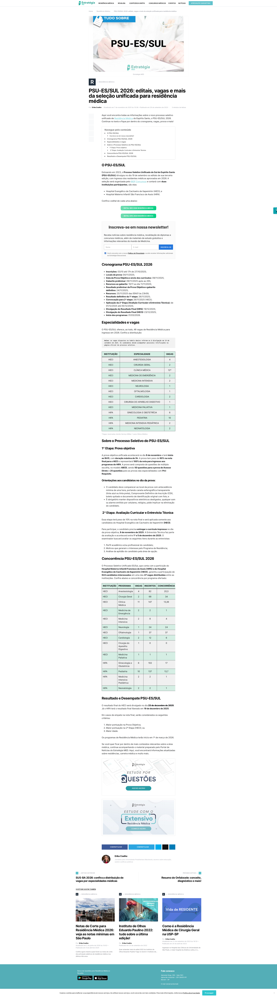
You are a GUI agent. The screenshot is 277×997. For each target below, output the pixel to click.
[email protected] (172, 984)
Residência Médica (103, 11)
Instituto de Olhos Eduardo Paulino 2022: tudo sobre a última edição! (136, 932)
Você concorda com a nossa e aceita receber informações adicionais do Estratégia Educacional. (140, 254)
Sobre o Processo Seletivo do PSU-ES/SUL (124, 145)
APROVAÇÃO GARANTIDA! (200, 3)
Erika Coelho (96, 107)
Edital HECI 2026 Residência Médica (138, 208)
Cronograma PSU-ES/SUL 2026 (119, 139)
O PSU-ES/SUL (113, 133)
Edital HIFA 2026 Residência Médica (138, 216)
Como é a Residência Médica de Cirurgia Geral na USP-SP (180, 930)
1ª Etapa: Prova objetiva (118, 147)
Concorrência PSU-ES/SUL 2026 (120, 153)
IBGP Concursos (138, 181)
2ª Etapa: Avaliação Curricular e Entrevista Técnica (128, 150)
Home (91, 11)
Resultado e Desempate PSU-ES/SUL (122, 156)
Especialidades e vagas (116, 142)
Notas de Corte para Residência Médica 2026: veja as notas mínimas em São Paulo (95, 932)
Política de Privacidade (136, 253)
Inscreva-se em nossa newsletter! (122, 136)
